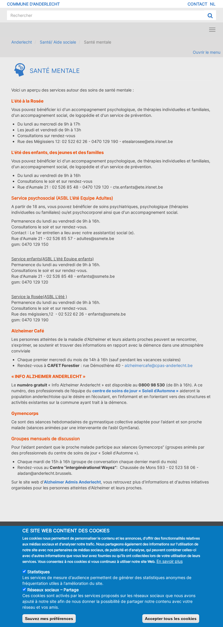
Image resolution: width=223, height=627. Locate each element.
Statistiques (38, 571)
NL (212, 3)
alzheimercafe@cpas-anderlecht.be (159, 365)
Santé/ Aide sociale (58, 42)
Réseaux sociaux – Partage (53, 589)
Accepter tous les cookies (171, 618)
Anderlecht (21, 42)
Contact (197, 3)
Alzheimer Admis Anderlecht (72, 481)
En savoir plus (170, 561)
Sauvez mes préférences (49, 618)
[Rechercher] (210, 15)
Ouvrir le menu (206, 52)
